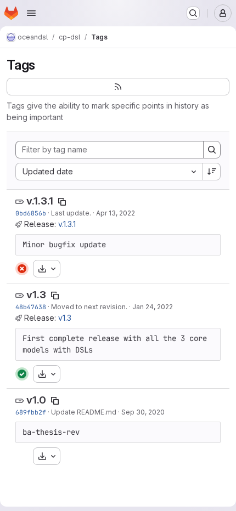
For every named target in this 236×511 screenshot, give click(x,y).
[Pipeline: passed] (22, 374)
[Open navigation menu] (31, 13)
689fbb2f (30, 412)
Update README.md (83, 412)
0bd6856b (30, 213)
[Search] (212, 149)
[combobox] (109, 171)
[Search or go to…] (193, 13)
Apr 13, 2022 (115, 213)
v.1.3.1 (39, 201)
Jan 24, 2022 (152, 307)
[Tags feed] (118, 86)
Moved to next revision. (89, 307)
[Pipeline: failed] (22, 268)
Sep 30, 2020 (143, 412)
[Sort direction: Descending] (212, 171)
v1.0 (36, 400)
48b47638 (30, 307)
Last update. (71, 213)
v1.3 (36, 294)
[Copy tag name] (62, 201)
